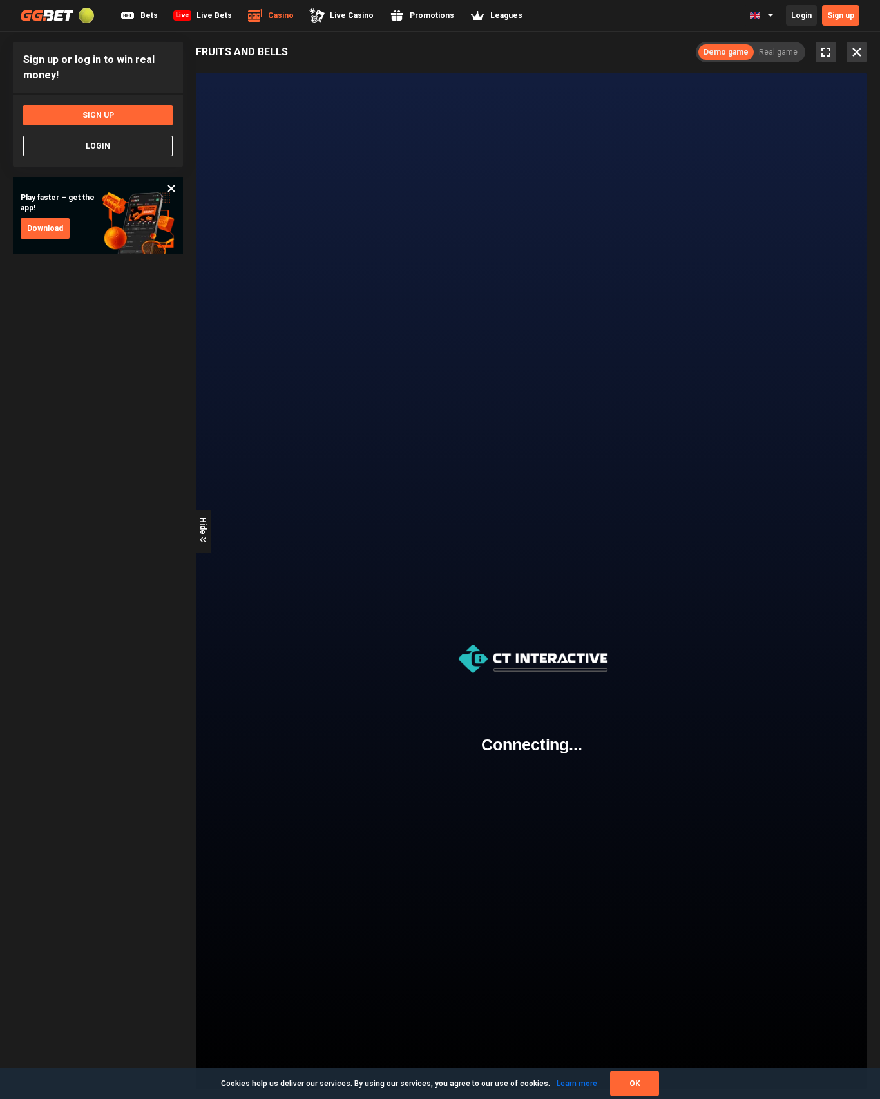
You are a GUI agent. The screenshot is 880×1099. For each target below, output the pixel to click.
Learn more (577, 1083)
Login (801, 15)
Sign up (840, 15)
